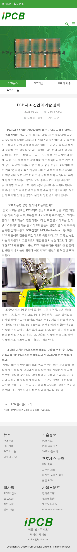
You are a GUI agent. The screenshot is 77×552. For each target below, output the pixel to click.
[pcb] (13, 15)
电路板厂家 (48, 493)
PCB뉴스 (13, 83)
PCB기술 (38, 83)
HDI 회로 (47, 464)
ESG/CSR (9, 499)
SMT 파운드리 (50, 451)
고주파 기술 (64, 83)
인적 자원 (9, 509)
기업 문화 (9, 504)
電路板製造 (48, 499)
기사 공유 (53, 118)
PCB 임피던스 (50, 446)
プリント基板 (49, 504)
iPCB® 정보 (10, 493)
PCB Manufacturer (52, 509)
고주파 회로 (48, 469)
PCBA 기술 (13, 90)
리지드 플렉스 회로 (53, 475)
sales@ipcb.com (38, 539)
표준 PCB (47, 480)
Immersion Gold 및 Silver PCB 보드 (30, 410)
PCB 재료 (47, 440)
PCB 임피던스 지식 (21, 404)
